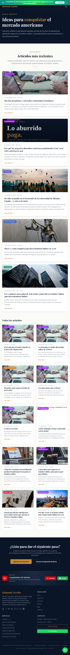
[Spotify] (23, 609)
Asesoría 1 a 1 (6, 619)
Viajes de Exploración (8, 631)
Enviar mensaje (52, 626)
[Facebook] (15, 609)
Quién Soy (40, 598)
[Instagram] (3, 609)
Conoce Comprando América (46, 562)
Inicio (39, 595)
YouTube (51, 578)
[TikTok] (6, 609)
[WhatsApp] (21, 609)
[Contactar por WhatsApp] (65, 650)
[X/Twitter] (18, 609)
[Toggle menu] (66, 6)
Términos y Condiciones (41, 645)
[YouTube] (9, 609)
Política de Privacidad (54, 645)
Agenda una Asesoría (21, 562)
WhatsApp (53, 631)
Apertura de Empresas (9, 622)
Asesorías (40, 601)
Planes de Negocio (7, 625)
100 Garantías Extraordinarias (11, 634)
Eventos (39, 604)
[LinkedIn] (12, 609)
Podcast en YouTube (10, 636)
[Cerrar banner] (67, 2)
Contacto (40, 610)
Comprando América (8, 628)
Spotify (64, 578)
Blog (38, 607)
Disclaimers (65, 645)
